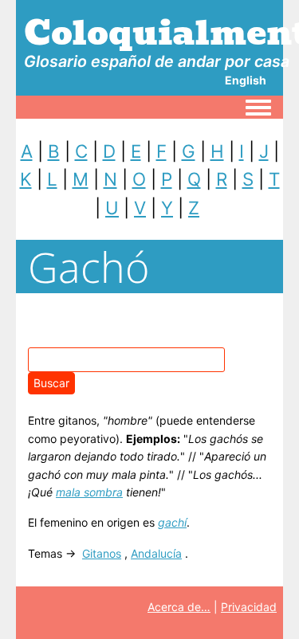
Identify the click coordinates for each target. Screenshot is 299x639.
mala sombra (89, 492)
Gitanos (101, 553)
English (245, 80)
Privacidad (249, 607)
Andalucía (156, 553)
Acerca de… (179, 607)
